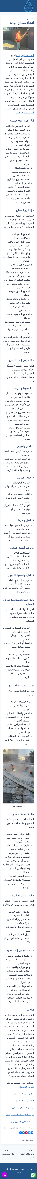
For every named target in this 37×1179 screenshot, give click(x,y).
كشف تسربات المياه (23, 1093)
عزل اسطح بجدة (8, 1152)
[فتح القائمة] (4, 6)
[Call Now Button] (4, 1175)
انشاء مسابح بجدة (29, 19)
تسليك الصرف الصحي (23, 1107)
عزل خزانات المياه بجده (28, 1154)
